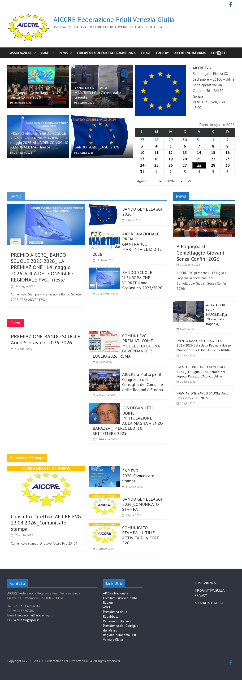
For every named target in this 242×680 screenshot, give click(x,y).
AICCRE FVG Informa (190, 53)
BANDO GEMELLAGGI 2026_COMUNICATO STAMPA (142, 504)
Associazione (21, 53)
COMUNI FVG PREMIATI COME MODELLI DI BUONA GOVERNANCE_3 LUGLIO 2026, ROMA (126, 346)
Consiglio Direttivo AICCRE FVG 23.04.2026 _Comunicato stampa (46, 522)
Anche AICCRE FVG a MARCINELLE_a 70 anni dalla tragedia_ (97, 92)
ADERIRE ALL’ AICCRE (209, 603)
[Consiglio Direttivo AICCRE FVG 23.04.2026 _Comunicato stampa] (46, 468)
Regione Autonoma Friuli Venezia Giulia (120, 637)
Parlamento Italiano (117, 621)
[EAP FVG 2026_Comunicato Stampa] (104, 468)
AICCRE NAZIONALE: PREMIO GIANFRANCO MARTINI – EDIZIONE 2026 (127, 244)
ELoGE (146, 53)
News (64, 53)
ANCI (106, 607)
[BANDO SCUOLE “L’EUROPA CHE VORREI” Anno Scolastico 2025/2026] (104, 270)
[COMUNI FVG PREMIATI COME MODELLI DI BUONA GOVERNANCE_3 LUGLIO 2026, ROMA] (104, 333)
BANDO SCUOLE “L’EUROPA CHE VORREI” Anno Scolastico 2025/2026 (142, 280)
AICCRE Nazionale (115, 593)
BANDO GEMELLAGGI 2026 (96, 147)
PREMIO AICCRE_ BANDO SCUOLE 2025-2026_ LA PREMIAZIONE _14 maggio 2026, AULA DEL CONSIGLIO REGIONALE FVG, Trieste (39, 140)
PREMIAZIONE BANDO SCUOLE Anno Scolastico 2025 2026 (45, 339)
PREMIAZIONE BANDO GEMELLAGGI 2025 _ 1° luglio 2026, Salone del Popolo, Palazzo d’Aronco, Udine (202, 371)
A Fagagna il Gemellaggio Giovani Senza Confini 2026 (36, 95)
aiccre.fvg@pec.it (26, 620)
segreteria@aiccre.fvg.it (34, 615)
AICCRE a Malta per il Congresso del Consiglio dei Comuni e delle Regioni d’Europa (142, 382)
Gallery (162, 53)
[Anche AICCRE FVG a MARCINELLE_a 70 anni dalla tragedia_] (102, 68)
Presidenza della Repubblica (115, 614)
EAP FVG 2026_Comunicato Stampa (138, 476)
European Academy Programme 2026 (106, 53)
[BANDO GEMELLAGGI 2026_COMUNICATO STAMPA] (104, 497)
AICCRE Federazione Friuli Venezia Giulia (114, 19)
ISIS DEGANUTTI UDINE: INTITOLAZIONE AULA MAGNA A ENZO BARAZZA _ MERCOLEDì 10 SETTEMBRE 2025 (128, 420)
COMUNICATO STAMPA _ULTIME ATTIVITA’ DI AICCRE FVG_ (140, 535)
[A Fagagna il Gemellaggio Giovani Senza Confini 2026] (38, 68)
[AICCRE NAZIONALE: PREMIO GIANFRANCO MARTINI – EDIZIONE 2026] (104, 232)
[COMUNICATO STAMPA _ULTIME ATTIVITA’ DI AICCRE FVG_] (104, 525)
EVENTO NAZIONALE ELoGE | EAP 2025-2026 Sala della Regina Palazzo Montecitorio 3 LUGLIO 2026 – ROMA (204, 345)
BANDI (45, 53)
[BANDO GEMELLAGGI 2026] (102, 118)
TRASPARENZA (205, 583)
